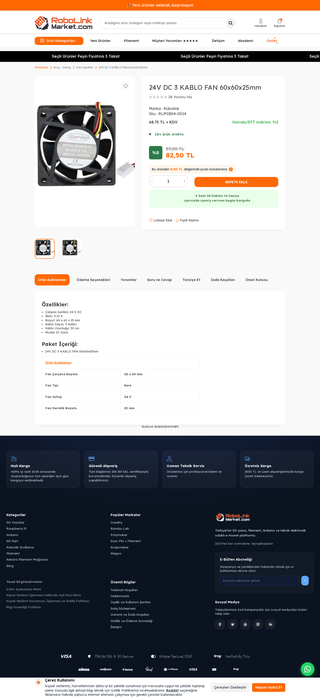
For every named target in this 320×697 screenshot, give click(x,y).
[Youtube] (245, 624)
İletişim (218, 41)
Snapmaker (120, 547)
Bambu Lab (120, 528)
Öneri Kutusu (257, 280)
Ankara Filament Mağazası (27, 559)
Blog (10, 566)
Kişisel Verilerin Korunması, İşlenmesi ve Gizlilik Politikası (47, 601)
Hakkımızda (120, 596)
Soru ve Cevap (159, 280)
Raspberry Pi (16, 528)
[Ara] (230, 23)
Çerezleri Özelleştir (230, 687)
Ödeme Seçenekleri (93, 280)
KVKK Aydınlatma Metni (23, 589)
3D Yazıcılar (15, 522)
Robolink (171, 108)
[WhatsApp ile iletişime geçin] (307, 669)
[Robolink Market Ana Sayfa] (264, 518)
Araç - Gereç (62, 67)
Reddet (172, 690)
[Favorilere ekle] (125, 85)
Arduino (12, 535)
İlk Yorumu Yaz (180, 97)
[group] (85, 151)
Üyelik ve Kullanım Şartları (131, 602)
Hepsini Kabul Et (268, 687)
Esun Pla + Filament (126, 541)
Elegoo (116, 553)
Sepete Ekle (236, 182)
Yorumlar (129, 280)
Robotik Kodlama (20, 547)
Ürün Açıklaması (52, 280)
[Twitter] (233, 624)
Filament (131, 41)
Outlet (272, 40)
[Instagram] (258, 624)
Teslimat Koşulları (124, 590)
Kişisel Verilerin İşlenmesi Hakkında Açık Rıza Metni (43, 595)
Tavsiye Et (191, 280)
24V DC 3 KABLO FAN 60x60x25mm (123, 67)
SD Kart (12, 541)
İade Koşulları (223, 280)
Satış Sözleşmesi (123, 608)
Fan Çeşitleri (84, 67)
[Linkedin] (270, 624)
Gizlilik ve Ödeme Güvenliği (132, 621)
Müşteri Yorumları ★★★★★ (175, 41)
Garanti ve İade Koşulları (130, 614)
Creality (116, 522)
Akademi (245, 41)
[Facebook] (220, 624)
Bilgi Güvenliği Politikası (23, 607)
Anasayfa (41, 67)
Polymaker (119, 535)
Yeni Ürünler (100, 41)
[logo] (63, 23)
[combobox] (167, 23)
